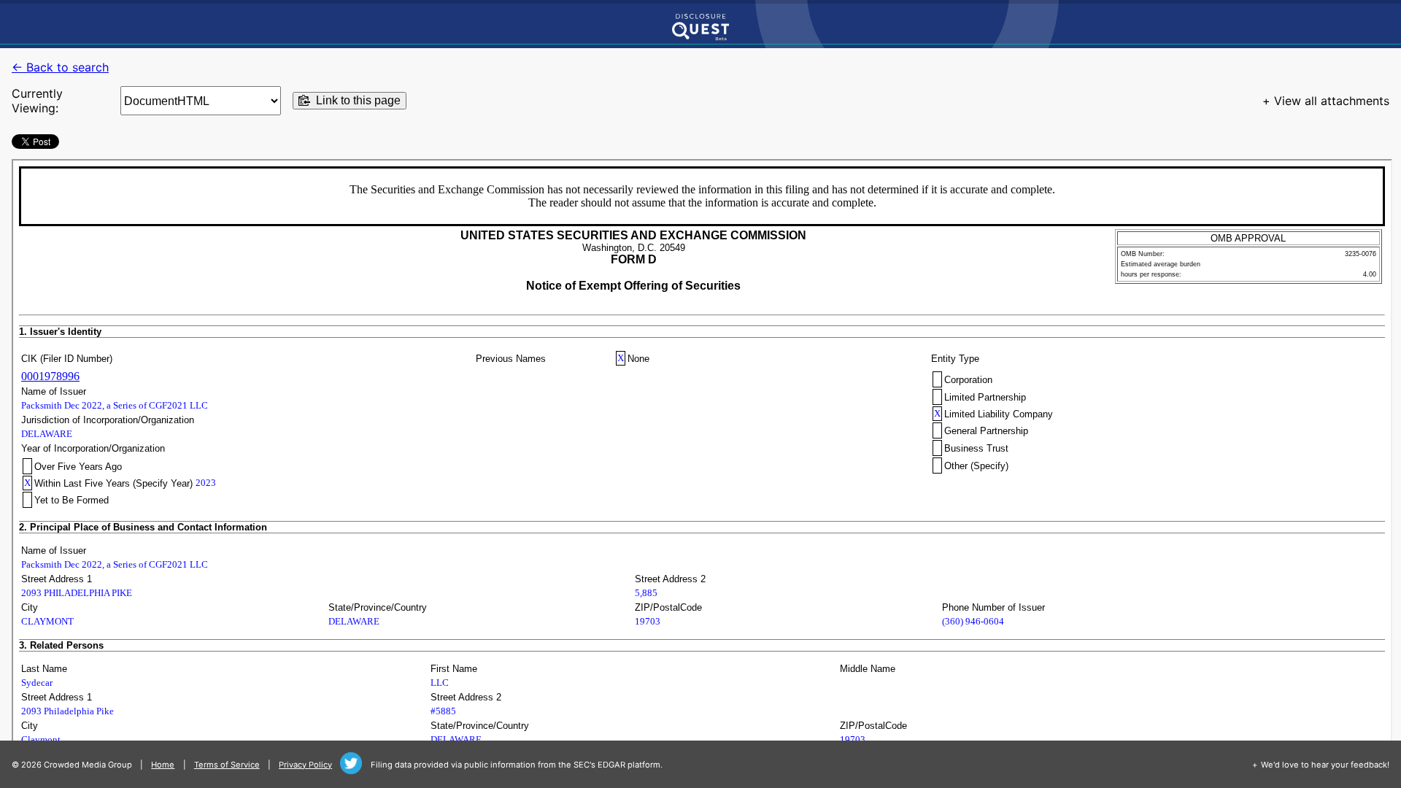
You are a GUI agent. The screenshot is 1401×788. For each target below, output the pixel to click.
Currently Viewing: (37, 100)
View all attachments (1331, 100)
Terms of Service (227, 765)
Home (162, 765)
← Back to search (60, 67)
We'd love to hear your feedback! (1325, 765)
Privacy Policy (305, 765)
